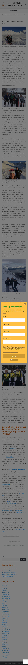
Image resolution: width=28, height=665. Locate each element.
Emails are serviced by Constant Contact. (10, 352)
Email (4, 316)
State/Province (7, 338)
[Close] (25, 304)
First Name (6, 324)
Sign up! (14, 356)
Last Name (6, 331)
